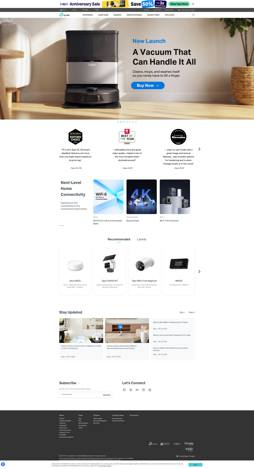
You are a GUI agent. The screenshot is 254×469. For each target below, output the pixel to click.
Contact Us (62, 423)
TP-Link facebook (124, 390)
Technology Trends (117, 418)
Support (146, 10)
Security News (82, 425)
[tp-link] (153, 443)
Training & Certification (118, 421)
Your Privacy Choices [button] (65, 430)
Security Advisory (83, 423)
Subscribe (106, 395)
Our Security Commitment (66, 437)
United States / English (187, 10)
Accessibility (62, 434)
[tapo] (177, 443)
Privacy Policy (63, 427)
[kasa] (165, 443)
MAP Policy (96, 423)
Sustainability (62, 425)
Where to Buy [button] (169, 10)
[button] (7, 69)
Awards (81, 427)
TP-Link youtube (137, 390)
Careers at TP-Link (64, 432)
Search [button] (193, 15)
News (80, 418)
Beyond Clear (133, 220)
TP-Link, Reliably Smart (64, 14)
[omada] (189, 443)
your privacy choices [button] (104, 466)
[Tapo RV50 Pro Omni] (127, 69)
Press (81, 415)
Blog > (182, 312)
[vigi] (189, 449)
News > (192, 312)
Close (193, 4)
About (61, 415)
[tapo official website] (74, 10)
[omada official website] (85, 10)
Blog (80, 421)
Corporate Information (65, 421)
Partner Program (97, 418)
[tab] (119, 239)
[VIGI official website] (97, 10)
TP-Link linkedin (143, 390)
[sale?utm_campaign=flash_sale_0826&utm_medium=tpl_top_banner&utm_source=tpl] (127, 4)
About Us (61, 418)
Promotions (134, 415)
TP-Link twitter (150, 390)
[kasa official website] (63, 10)
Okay (195, 465)
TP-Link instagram (131, 390)
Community (157, 10)
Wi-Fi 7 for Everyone (169, 220)
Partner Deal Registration (100, 421)
